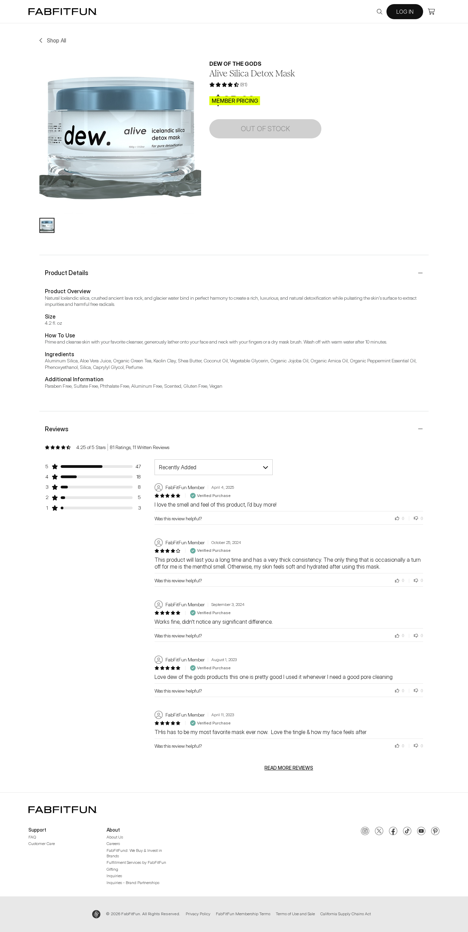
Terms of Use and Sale (295, 913)
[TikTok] (407, 831)
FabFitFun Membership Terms (243, 913)
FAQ (32, 837)
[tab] (46, 225)
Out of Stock (265, 129)
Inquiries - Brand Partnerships (133, 882)
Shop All (56, 40)
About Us (115, 837)
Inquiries (114, 875)
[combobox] (214, 467)
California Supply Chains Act (345, 913)
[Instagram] (365, 831)
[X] (379, 831)
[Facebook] (393, 831)
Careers (113, 843)
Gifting (112, 869)
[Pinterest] (435, 831)
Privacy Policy (198, 913)
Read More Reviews (288, 768)
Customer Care (41, 843)
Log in (405, 11)
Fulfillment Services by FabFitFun (136, 862)
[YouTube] (421, 831)
